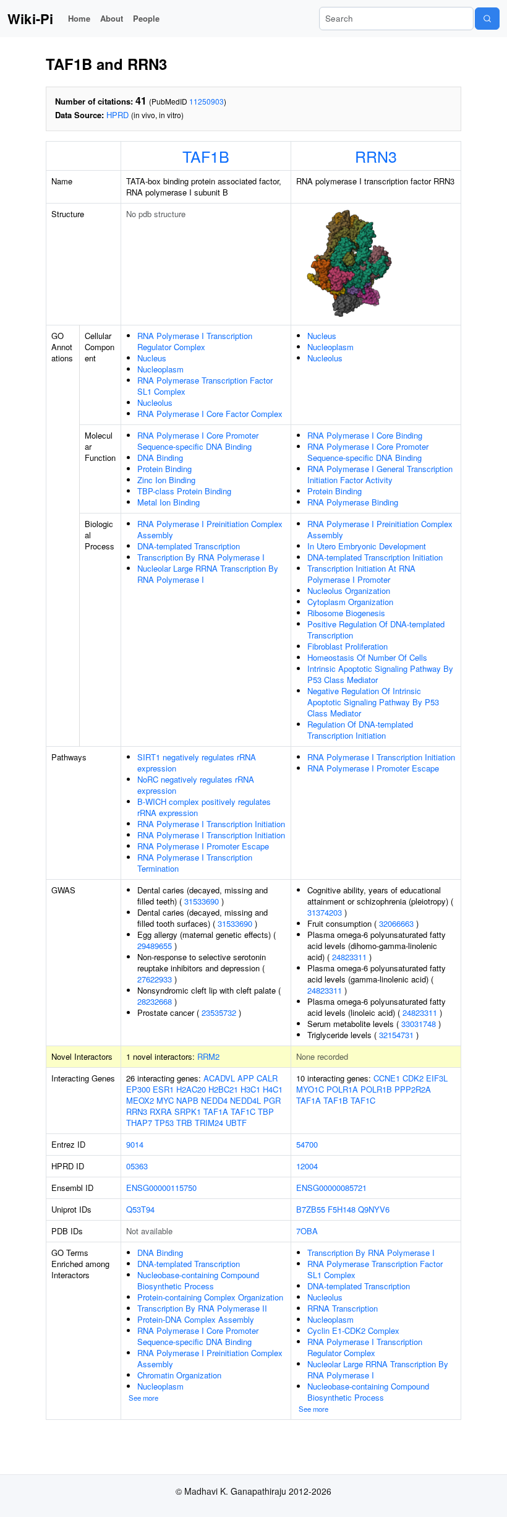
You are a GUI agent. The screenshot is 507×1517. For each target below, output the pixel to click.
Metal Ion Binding (168, 502)
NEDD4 (214, 1100)
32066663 (396, 923)
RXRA (161, 1111)
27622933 (154, 979)
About (111, 18)
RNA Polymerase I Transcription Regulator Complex (194, 341)
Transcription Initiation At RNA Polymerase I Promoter (361, 573)
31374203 (324, 912)
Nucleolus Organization (348, 590)
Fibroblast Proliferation (347, 646)
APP (245, 1078)
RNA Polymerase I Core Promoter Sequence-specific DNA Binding (197, 440)
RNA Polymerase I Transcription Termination (194, 862)
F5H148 (342, 1209)
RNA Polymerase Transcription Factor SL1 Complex (205, 385)
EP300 (138, 1089)
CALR (267, 1078)
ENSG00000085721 (331, 1187)
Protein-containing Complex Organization (210, 1297)
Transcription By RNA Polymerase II (202, 1308)
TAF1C (243, 1111)
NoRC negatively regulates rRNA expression (195, 784)
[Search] (487, 18)
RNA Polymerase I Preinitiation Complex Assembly (210, 529)
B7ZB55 (310, 1209)
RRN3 (376, 156)
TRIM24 (209, 1122)
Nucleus (151, 358)
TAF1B (205, 156)
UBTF (236, 1122)
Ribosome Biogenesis (346, 613)
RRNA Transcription (342, 1308)
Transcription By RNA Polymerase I (201, 557)
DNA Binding (160, 457)
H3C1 (250, 1089)
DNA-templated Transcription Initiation (375, 557)
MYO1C (310, 1089)
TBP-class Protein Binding (184, 491)
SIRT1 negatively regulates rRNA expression (196, 762)
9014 (134, 1144)
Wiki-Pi (30, 18)
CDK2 (413, 1078)
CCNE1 (386, 1078)
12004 (307, 1166)
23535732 (219, 1012)
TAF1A (215, 1111)
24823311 (349, 957)
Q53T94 (140, 1209)
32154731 (396, 1035)
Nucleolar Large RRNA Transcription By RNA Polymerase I (207, 573)
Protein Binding (164, 469)
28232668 (154, 1001)
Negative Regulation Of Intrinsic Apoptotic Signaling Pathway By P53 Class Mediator (373, 702)
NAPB (187, 1100)
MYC (165, 1100)
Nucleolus (155, 402)
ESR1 (163, 1089)
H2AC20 (191, 1089)
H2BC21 (223, 1089)
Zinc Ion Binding (166, 480)
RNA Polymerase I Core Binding (364, 435)
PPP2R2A (412, 1089)
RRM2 (208, 1056)
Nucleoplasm (160, 369)
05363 (137, 1166)
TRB (184, 1122)
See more (143, 1398)
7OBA (307, 1231)
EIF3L (437, 1078)
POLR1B (376, 1089)
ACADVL (219, 1078)
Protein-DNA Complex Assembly (195, 1319)
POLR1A (342, 1089)
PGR (272, 1100)
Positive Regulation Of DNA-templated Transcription (376, 629)
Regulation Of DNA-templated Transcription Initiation (360, 729)
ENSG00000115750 (161, 1187)
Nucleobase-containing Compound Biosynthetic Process (198, 1280)
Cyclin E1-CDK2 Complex (353, 1330)
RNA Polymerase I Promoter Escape (203, 846)
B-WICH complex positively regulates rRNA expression (204, 807)
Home (79, 18)
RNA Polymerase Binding (352, 502)
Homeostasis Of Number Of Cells (367, 657)
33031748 (418, 1023)
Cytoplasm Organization (350, 602)
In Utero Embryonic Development (366, 546)
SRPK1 (187, 1111)
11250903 (206, 101)
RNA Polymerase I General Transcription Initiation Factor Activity (380, 474)
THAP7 (139, 1122)
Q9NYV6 (374, 1209)
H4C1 (273, 1089)
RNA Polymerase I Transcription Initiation (211, 824)
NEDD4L (245, 1100)
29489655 (154, 946)
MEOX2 (140, 1100)
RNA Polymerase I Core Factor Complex (210, 413)
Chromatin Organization (179, 1375)
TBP (266, 1111)
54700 (307, 1144)
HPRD (117, 115)
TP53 (164, 1122)
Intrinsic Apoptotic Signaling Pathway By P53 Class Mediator (380, 674)
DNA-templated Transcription (188, 546)
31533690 (201, 901)
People (146, 18)
